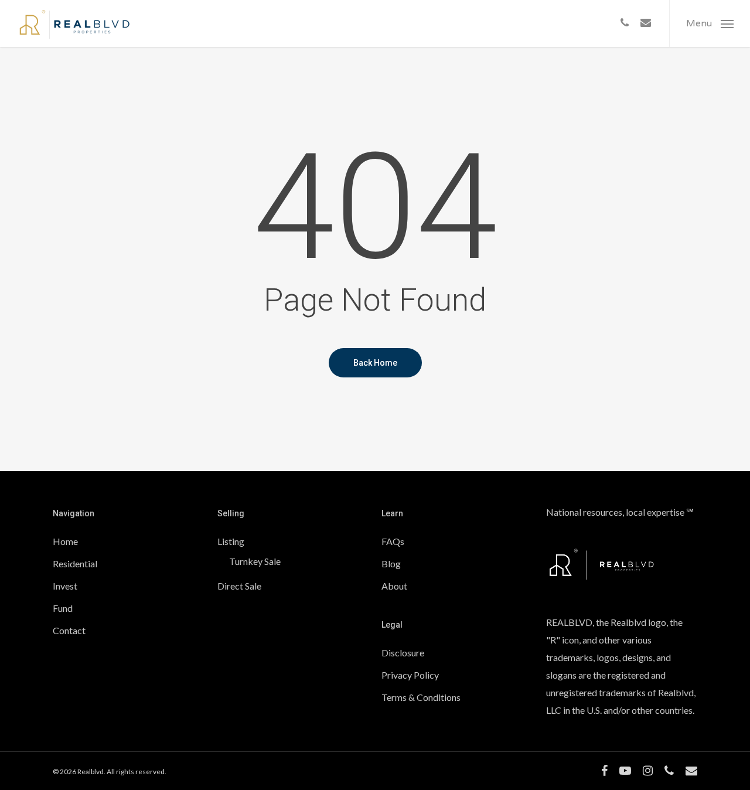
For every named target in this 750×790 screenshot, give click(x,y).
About (394, 585)
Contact (69, 630)
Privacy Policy (410, 674)
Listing (230, 541)
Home (65, 541)
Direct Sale (239, 585)
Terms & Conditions (421, 697)
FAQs (392, 541)
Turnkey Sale (255, 561)
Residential (75, 563)
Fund (63, 608)
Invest (65, 585)
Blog (391, 563)
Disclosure (402, 652)
